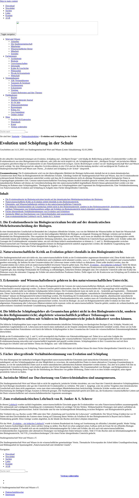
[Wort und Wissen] (57, 34)
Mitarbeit (15, 51)
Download (10, 6)
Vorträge (14, 90)
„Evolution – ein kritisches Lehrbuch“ (28, 423)
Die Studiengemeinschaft (21, 44)
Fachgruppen (11, 56)
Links (7, 13)
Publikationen (11, 95)
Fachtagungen (17, 85)
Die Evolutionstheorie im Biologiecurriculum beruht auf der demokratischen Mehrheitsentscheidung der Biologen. (54, 199)
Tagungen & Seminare (20, 83)
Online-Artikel (17, 114)
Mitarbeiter (15, 46)
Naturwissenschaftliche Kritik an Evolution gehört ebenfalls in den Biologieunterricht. (42, 202)
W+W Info (15, 102)
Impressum (10, 494)
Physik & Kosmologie (20, 73)
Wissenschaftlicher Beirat (21, 49)
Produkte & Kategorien (21, 119)
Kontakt (8, 15)
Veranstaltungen (12, 78)
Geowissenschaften (19, 63)
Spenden (14, 54)
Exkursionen (16, 88)
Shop (7, 117)
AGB (7, 18)
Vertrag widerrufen (19, 127)
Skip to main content (9, 1)
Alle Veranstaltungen (20, 80)
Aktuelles (15, 41)
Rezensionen (16, 107)
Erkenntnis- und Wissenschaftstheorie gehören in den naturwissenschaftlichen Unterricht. (43, 204)
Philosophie (16, 71)
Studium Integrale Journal (22, 100)
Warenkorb (15, 122)
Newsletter (10, 8)
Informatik (15, 66)
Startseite (15, 136)
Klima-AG (15, 110)
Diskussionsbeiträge (19, 105)
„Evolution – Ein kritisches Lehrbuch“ (105, 265)
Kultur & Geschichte (20, 68)
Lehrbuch (13, 404)
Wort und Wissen (12, 39)
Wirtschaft (15, 75)
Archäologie (16, 58)
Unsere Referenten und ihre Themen (26, 93)
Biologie (14, 61)
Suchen (8, 10)
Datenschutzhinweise (14, 492)
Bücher (14, 97)
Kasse (13, 124)
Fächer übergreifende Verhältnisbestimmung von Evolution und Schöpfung (37, 211)
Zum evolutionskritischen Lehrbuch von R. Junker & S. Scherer (32, 216)
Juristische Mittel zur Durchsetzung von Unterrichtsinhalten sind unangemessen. (39, 214)
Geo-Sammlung (17, 112)
